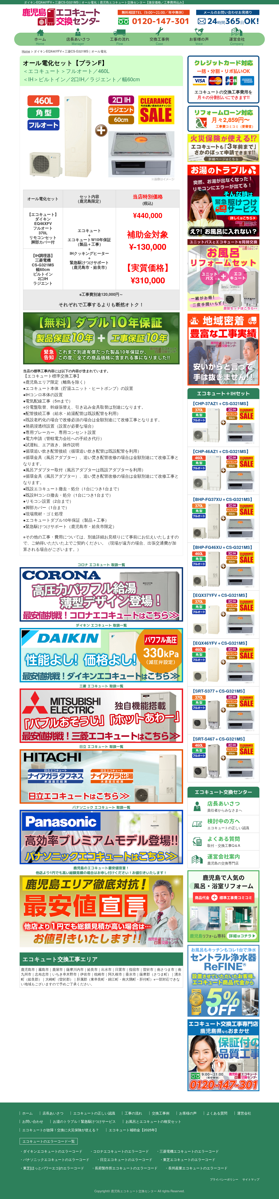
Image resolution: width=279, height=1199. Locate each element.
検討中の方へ (228, 823)
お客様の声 (199, 41)
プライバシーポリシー (224, 1179)
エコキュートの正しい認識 (94, 1113)
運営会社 (237, 41)
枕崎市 (99, 974)
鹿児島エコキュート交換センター (134, 1191)
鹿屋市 (57, 969)
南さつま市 (165, 969)
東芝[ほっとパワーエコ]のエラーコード (53, 1167)
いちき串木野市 (64, 974)
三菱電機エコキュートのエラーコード (189, 1151)
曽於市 (148, 969)
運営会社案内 (223, 859)
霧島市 (43, 969)
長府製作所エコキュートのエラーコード (126, 1167)
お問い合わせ (32, 1121)
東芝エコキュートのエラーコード (189, 1159)
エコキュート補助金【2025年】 (133, 1129)
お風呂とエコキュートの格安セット (153, 1121)
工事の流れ (119, 41)
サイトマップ (250, 1179)
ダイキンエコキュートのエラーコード (52, 1151)
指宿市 (134, 969)
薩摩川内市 (75, 969)
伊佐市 (85, 974)
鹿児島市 (28, 969)
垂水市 (131, 974)
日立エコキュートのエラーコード (126, 1159)
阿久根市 (115, 974)
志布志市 (42, 974)
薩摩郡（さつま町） (155, 974)
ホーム (40, 41)
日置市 (120, 969)
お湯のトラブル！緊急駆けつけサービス (84, 1121)
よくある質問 (223, 841)
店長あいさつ (78, 41)
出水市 (106, 969)
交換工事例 (159, 41)
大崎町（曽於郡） (59, 979)
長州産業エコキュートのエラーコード (198, 1167)
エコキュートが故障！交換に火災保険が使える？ (60, 1129)
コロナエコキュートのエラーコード (121, 1151)
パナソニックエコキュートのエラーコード (56, 1159)
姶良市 (92, 969)
